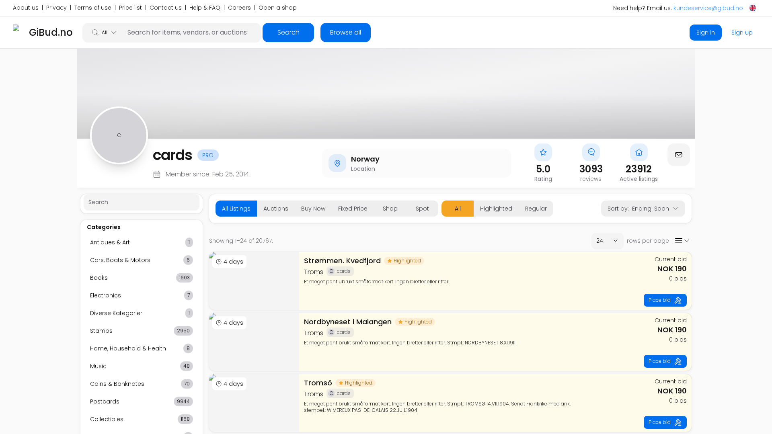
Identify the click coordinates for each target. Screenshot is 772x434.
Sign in (705, 33)
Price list (130, 8)
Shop (390, 209)
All (458, 209)
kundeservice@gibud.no (708, 8)
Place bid (660, 300)
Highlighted (496, 209)
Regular (536, 209)
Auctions (275, 209)
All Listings (236, 209)
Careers (239, 8)
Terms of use (92, 8)
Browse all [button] (345, 32)
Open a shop (278, 8)
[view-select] (682, 240)
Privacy (56, 8)
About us (26, 8)
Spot (422, 209)
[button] (678, 154)
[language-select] (752, 8)
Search (288, 32)
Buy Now (313, 209)
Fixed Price (353, 209)
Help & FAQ (204, 8)
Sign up (742, 33)
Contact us (166, 8)
